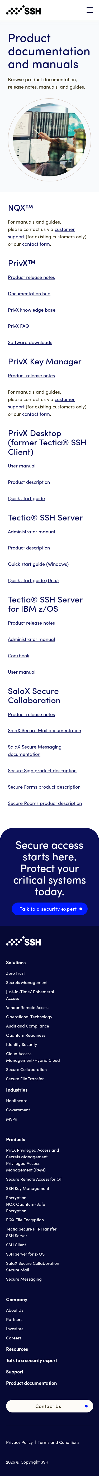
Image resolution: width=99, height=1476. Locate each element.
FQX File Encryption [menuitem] (25, 1219)
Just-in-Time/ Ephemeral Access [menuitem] (30, 995)
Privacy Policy (19, 1442)
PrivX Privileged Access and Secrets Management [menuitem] (32, 1153)
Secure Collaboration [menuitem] (26, 1069)
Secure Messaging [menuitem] (24, 1279)
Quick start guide (26, 498)
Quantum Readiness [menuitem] (25, 1035)
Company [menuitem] (16, 1299)
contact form (36, 244)
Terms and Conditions (58, 1442)
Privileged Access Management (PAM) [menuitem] (26, 1166)
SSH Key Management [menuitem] (27, 1188)
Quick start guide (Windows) (38, 564)
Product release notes (31, 277)
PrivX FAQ (18, 326)
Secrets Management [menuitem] (27, 982)
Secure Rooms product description (45, 803)
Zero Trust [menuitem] (15, 973)
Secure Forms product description (44, 787)
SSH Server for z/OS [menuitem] (25, 1254)
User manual (21, 465)
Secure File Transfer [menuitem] (25, 1078)
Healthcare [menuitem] (16, 1100)
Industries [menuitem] (16, 1089)
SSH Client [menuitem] (16, 1244)
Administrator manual (31, 531)
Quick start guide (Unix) (33, 580)
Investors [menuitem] (14, 1328)
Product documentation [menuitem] (31, 1382)
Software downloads (30, 342)
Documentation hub (29, 293)
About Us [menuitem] (14, 1310)
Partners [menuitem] (14, 1319)
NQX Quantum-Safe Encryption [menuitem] (25, 1207)
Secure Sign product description (42, 770)
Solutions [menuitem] (16, 962)
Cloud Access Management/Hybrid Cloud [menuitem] (33, 1057)
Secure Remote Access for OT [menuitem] (34, 1179)
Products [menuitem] (15, 1139)
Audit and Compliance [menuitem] (27, 1026)
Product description (29, 482)
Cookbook (18, 655)
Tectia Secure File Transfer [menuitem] (31, 1229)
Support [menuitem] (14, 1371)
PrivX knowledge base (31, 310)
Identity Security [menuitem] (21, 1044)
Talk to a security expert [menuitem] (31, 1360)
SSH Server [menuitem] (16, 1235)
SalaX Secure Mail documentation (44, 730)
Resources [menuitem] (17, 1348)
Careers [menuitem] (13, 1337)
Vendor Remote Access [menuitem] (27, 1007)
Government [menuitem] (18, 1109)
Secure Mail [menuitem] (17, 1269)
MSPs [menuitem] (11, 1119)
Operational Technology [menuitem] (29, 1016)
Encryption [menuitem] (16, 1197)
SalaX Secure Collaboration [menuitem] (32, 1263)
